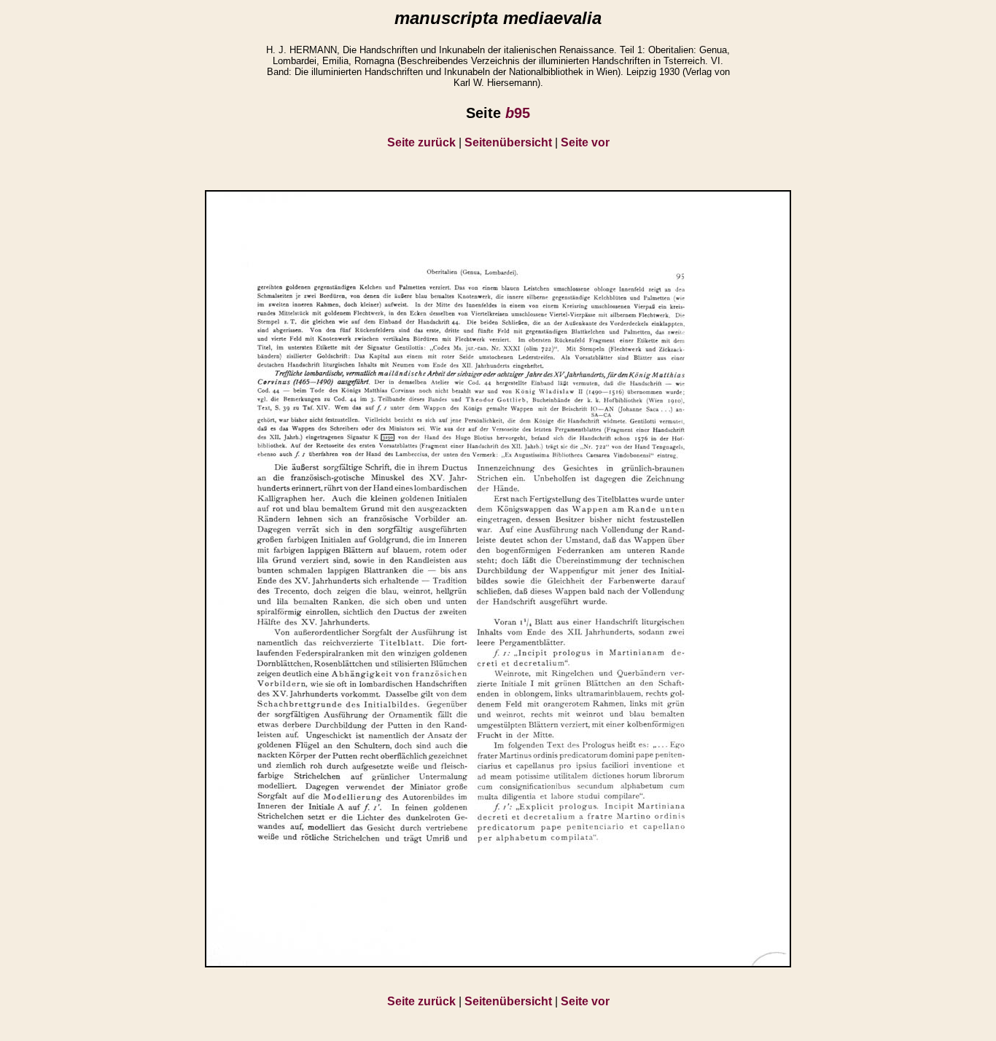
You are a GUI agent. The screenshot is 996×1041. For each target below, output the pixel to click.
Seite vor (585, 142)
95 (517, 113)
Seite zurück (421, 142)
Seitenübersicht (508, 142)
